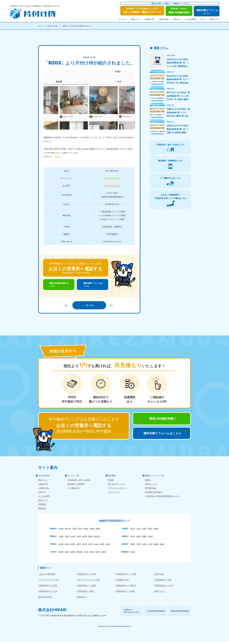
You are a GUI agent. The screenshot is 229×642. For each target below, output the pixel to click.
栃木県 (86, 529)
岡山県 (132, 529)
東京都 (61, 529)
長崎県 (72, 552)
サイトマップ (114, 492)
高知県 (150, 536)
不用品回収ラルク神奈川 (125, 585)
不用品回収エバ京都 (162, 580)
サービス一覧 (73, 475)
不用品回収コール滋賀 (86, 585)
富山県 (96, 544)
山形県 (150, 544)
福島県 (156, 544)
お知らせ (177, 19)
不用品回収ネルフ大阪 (86, 574)
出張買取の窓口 (122, 580)
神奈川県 (68, 529)
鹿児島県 (79, 552)
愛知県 (61, 544)
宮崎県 (92, 552)
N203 (57, 156)
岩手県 (138, 544)
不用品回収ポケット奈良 (125, 574)
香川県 (132, 536)
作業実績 (42, 504)
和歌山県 (97, 536)
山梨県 (102, 544)
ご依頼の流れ (163, 19)
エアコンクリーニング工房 (88, 580)
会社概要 (112, 475)
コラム (202, 19)
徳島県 (138, 536)
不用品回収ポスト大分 (47, 591)
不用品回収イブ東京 (85, 591)
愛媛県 (144, 536)
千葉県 (74, 529)
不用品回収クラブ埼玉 (47, 585)
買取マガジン (160, 591)
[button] (142, 10)
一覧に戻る (89, 305)
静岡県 (72, 544)
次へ (112, 305)
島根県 (156, 529)
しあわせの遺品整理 (46, 574)
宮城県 (162, 544)
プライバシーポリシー (117, 488)
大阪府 (61, 536)
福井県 (84, 544)
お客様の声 (149, 19)
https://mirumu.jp (112, 178)
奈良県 (72, 536)
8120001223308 (112, 185)
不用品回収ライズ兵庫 (125, 591)
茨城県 (92, 529)
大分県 (86, 552)
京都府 (90, 536)
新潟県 (108, 544)
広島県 (144, 529)
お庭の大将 (159, 574)
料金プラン (136, 19)
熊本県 (97, 552)
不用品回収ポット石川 (163, 585)
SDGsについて (151, 484)
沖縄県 (103, 552)
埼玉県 (80, 529)
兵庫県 (67, 536)
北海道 (132, 552)
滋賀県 (84, 536)
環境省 (148, 480)
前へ (67, 305)
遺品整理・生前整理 (76, 484)
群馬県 (97, 529)
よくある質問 (190, 19)
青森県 (132, 544)
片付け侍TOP (44, 475)
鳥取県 (150, 529)
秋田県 (144, 544)
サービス (122, 19)
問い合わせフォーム (116, 484)
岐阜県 (67, 544)
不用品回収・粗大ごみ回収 (78, 480)
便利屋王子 (81, 597)
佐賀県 (67, 552)
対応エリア (214, 19)
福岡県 (61, 552)
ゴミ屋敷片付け (74, 488)
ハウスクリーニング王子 (48, 580)
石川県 (90, 544)
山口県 (138, 529)
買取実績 (42, 508)
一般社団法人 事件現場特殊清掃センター (162, 496)
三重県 (78, 536)
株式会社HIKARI (45, 597)
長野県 (78, 544)
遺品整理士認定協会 (153, 492)
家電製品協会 (150, 488)
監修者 (111, 480)
